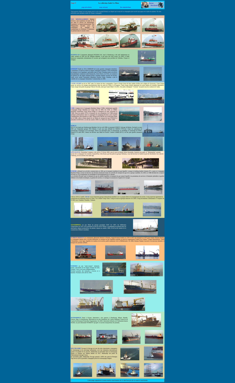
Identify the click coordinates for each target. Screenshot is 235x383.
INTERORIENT (76, 317)
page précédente (87, 7)
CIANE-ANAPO (76, 83)
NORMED (74, 266)
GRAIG (87, 197)
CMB (72, 108)
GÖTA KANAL (76, 152)
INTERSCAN (75, 55)
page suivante (103, 7)
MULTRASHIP (76, 348)
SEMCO (73, 125)
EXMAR (73, 171)
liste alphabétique (125, 7)
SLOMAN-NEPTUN (77, 237)
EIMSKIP (74, 69)
